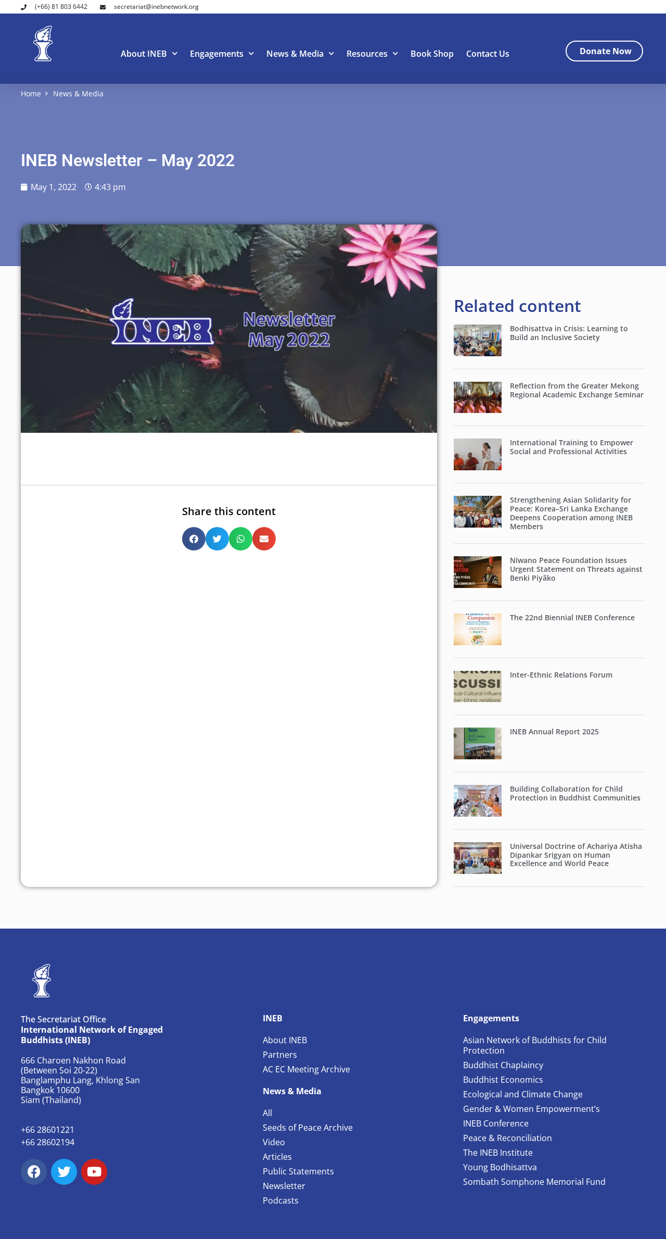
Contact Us (487, 53)
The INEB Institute (498, 1152)
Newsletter (284, 1186)
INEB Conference (496, 1123)
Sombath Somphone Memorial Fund (534, 1181)
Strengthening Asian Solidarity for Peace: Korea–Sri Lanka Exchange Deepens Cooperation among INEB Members (571, 513)
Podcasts (281, 1200)
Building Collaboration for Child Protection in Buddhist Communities (575, 793)
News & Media (295, 53)
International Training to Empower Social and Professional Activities (571, 446)
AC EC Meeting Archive (306, 1069)
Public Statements (298, 1171)
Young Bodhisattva (500, 1167)
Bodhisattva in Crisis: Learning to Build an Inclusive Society (569, 332)
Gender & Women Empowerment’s (531, 1109)
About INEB (144, 53)
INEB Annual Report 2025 (554, 731)
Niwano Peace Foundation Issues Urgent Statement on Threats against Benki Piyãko (576, 569)
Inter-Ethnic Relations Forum (561, 675)
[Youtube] (94, 1172)
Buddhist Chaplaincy (503, 1065)
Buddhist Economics (503, 1079)
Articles (277, 1156)
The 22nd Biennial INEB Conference (572, 617)
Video (274, 1142)
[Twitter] (64, 1172)
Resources (367, 53)
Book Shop (432, 53)
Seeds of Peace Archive (308, 1127)
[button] (194, 538)
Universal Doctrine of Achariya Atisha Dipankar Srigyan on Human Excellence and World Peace (576, 855)
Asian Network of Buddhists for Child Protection (535, 1045)
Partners (280, 1054)
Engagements (217, 53)
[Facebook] (34, 1172)
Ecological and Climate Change (523, 1094)
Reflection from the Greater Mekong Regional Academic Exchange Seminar (577, 390)
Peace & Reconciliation (507, 1138)
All (267, 1113)
